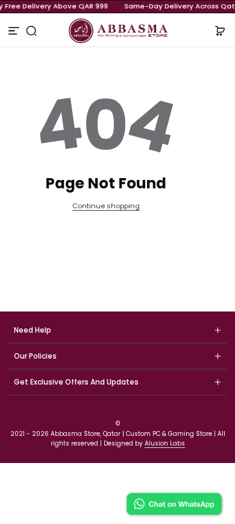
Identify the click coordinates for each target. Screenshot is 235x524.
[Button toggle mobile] (15, 30)
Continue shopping (106, 206)
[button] (31, 30)
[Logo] (117, 31)
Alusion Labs (165, 443)
